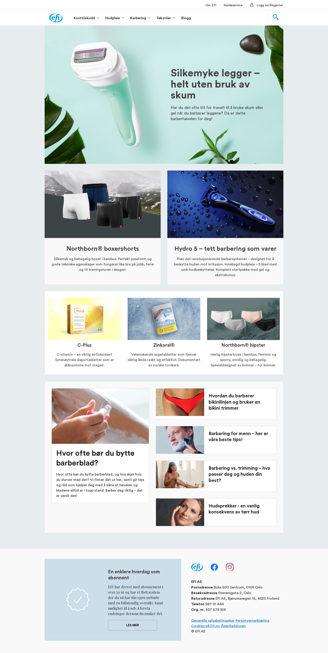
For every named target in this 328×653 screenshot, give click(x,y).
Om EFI (211, 5)
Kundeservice (233, 5)
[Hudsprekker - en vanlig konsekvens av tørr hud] (180, 512)
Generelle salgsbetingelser (213, 620)
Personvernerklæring (252, 620)
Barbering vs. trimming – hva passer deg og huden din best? (239, 474)
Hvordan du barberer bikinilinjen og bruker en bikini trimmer (234, 402)
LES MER (132, 625)
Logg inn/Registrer (270, 5)
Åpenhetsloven (233, 626)
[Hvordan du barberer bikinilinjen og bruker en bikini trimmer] (180, 402)
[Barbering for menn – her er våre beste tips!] (180, 440)
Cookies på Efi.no (205, 626)
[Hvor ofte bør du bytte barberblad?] (100, 416)
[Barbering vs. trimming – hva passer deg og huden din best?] (180, 474)
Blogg (186, 18)
